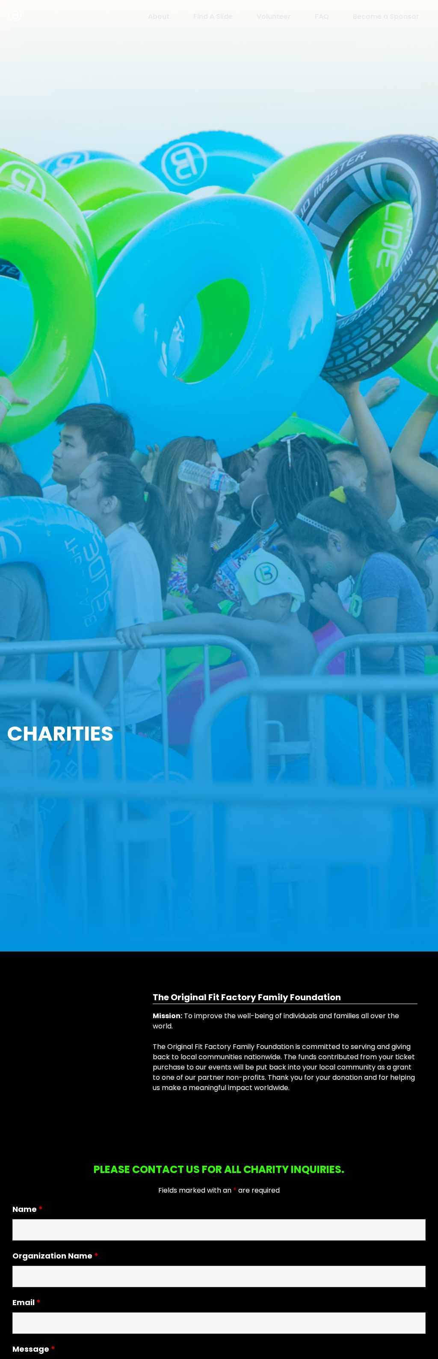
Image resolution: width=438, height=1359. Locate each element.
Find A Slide (213, 16)
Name (27, 1209)
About (158, 16)
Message (33, 1349)
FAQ (322, 16)
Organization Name (55, 1255)
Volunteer (274, 16)
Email (26, 1302)
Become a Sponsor (386, 16)
